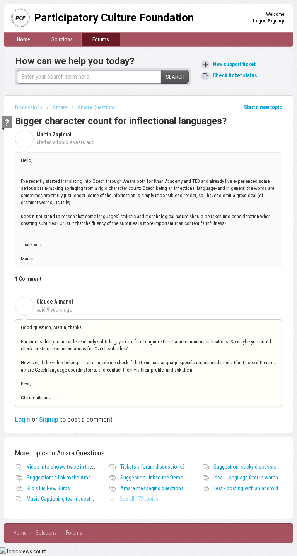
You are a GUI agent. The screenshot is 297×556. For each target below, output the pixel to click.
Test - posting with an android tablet (252, 488)
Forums (100, 39)
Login (22, 419)
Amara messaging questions (152, 488)
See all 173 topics (139, 499)
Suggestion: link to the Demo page (157, 477)
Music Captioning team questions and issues (76, 499)
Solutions (62, 39)
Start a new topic (263, 107)
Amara (60, 107)
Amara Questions (96, 107)
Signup (48, 419)
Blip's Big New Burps (48, 488)
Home (23, 39)
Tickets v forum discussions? (152, 467)
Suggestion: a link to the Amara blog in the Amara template (91, 477)
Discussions (29, 107)
